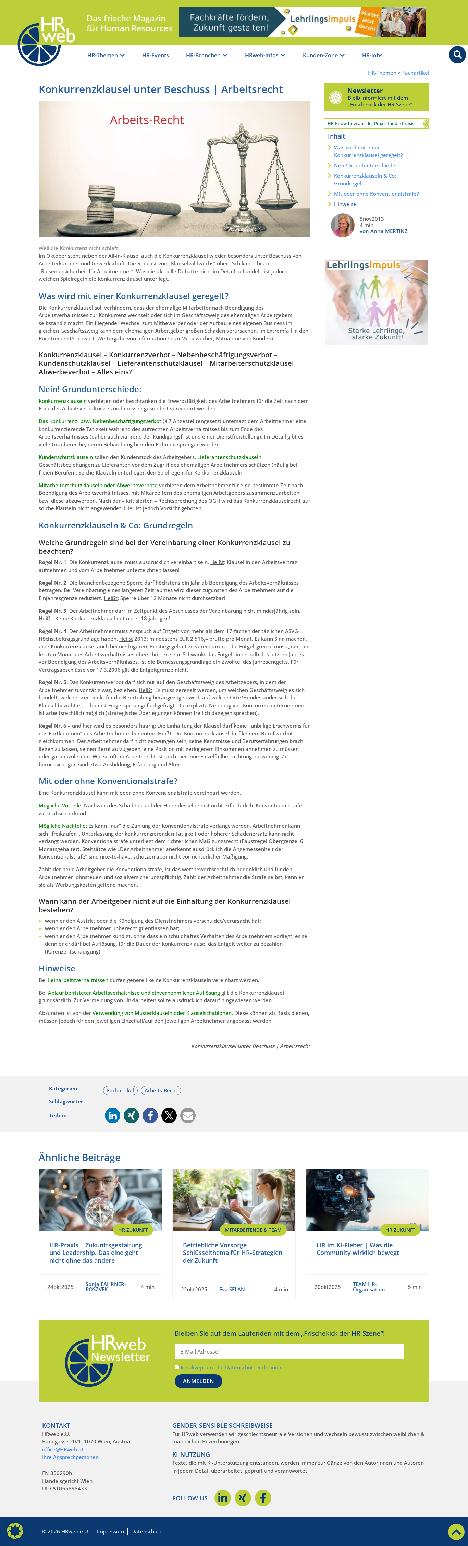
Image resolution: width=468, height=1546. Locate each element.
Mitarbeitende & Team (253, 1229)
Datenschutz (146, 1531)
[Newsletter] (335, 97)
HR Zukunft (133, 1229)
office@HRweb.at (63, 1449)
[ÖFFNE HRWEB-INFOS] (283, 55)
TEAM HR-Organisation (369, 1287)
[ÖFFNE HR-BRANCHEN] (225, 55)
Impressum (110, 1531)
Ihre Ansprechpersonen (70, 1456)
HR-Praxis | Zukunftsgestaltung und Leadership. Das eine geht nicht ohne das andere (95, 1253)
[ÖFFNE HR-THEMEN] (122, 55)
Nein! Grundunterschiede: (365, 165)
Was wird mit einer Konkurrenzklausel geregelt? (368, 151)
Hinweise (345, 204)
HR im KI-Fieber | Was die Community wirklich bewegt (358, 1249)
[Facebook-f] (263, 1498)
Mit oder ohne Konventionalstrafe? (376, 193)
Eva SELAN (232, 1289)
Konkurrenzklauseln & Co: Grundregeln (365, 179)
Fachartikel (415, 72)
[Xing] (243, 1498)
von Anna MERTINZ (384, 231)
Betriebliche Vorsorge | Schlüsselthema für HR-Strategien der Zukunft (232, 1253)
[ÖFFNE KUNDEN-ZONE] (342, 55)
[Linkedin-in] (222, 1498)
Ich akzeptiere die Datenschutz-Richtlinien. (232, 1367)
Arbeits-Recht (161, 1090)
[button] (112, 1115)
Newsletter (365, 90)
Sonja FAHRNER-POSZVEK (106, 1287)
